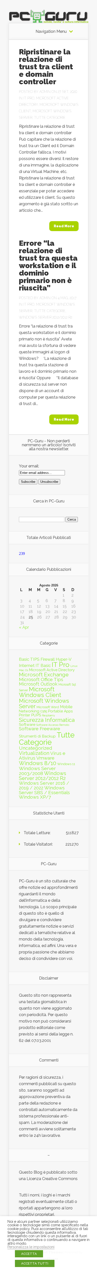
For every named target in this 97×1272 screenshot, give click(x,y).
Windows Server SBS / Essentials (44, 790)
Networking (29, 711)
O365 (43, 711)
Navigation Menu (51, 32)
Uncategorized (35, 748)
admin (44, 92)
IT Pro (28, 98)
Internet (27, 665)
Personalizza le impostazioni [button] (30, 1247)
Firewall (48, 659)
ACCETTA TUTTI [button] (34, 1263)
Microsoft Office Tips (41, 679)
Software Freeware (39, 728)
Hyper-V (64, 659)
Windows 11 (66, 764)
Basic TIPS (29, 659)
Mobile (66, 706)
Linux (73, 665)
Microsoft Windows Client (40, 692)
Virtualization (34, 753)
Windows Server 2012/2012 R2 (45, 317)
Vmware (45, 758)
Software (27, 724)
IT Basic (43, 665)
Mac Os (23, 670)
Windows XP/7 (35, 797)
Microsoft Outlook (38, 684)
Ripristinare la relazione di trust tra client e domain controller (46, 66)
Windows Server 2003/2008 (37, 771)
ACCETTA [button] (29, 1254)
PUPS (36, 715)
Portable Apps (60, 711)
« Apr (24, 627)
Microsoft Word (48, 707)
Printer (24, 715)
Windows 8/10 (37, 763)
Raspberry (48, 715)
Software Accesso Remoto (52, 724)
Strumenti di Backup (37, 736)
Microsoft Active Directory (52, 670)
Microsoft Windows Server (44, 704)
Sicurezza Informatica (47, 720)
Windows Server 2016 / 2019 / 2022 (44, 785)
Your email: (29, 466)
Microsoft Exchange (44, 674)
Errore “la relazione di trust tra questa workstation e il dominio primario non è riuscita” (48, 265)
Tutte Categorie (49, 118)
